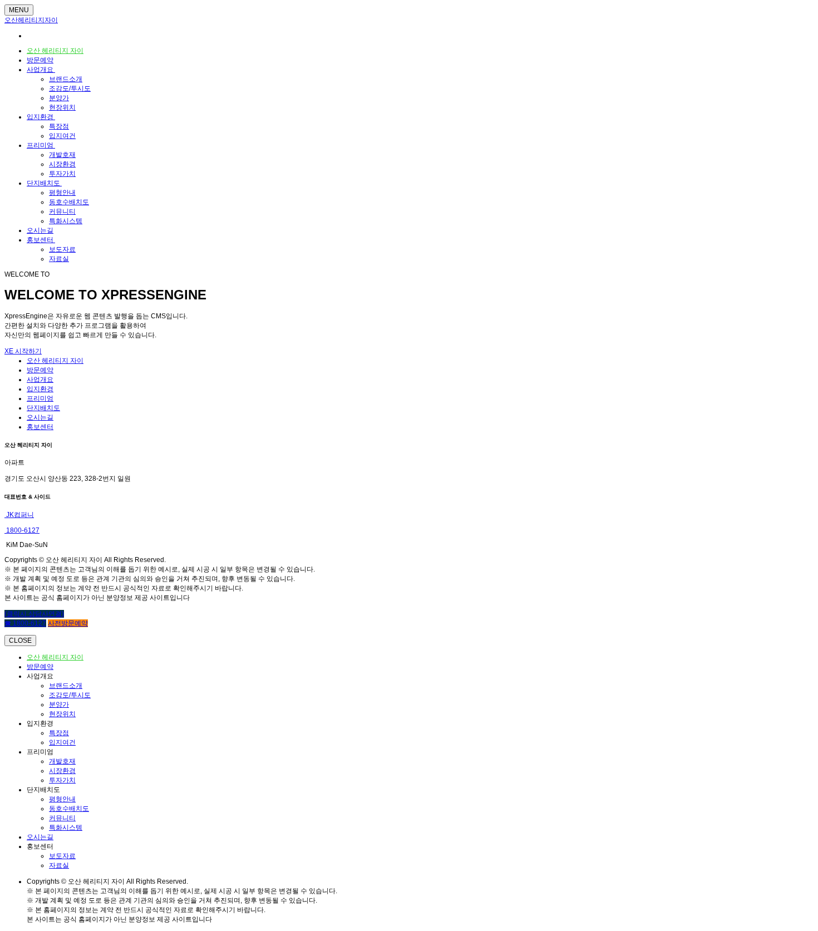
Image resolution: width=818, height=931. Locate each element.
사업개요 (41, 69)
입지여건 (62, 136)
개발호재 (62, 155)
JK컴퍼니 (19, 515)
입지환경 (41, 117)
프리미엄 (41, 145)
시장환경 (62, 164)
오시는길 (40, 230)
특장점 (59, 126)
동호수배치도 (69, 202)
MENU (19, 10)
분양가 (59, 98)
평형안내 (62, 192)
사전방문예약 (68, 623)
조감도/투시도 (70, 88)
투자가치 (62, 174)
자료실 (59, 259)
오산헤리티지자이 (31, 20)
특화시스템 (65, 221)
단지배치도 (44, 183)
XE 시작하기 (23, 351)
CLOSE (20, 640)
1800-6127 (22, 530)
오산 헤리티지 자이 (55, 51)
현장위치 (62, 107)
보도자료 (62, 249)
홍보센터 (41, 240)
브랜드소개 (65, 79)
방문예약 (40, 60)
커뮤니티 (62, 211)
